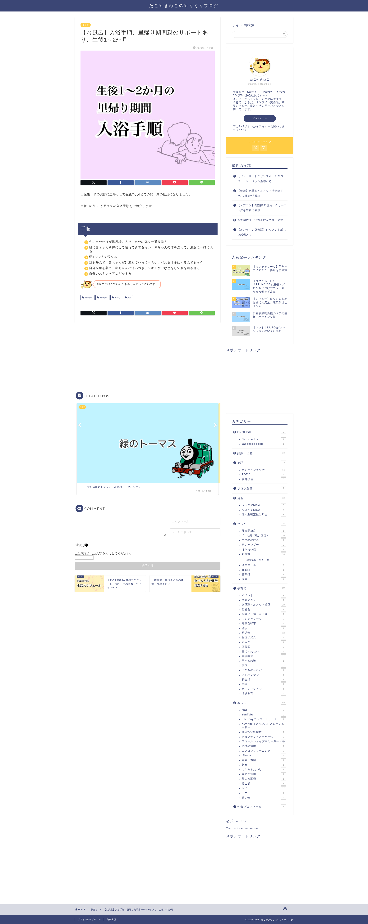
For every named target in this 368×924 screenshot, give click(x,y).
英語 (261, 462)
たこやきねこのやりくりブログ (184, 5)
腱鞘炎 (263, 574)
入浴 (129, 298)
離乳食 (263, 609)
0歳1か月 (88, 298)
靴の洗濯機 (263, 778)
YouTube (263, 714)
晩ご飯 (263, 783)
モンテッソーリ (263, 618)
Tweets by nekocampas (242, 828)
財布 (263, 764)
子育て (85, 25)
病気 (263, 579)
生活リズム (263, 637)
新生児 (263, 679)
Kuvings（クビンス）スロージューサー (263, 725)
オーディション (263, 688)
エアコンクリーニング (263, 750)
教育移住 (263, 479)
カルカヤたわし (263, 769)
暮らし (261, 703)
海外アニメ (263, 600)
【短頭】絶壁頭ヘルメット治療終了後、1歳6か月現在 (260, 193)
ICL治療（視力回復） (263, 535)
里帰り (117, 298)
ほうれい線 (263, 549)
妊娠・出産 (261, 453)
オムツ (263, 642)
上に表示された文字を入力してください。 (104, 553)
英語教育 (263, 656)
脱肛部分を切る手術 (257, 559)
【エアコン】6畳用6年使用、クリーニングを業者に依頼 (262, 208)
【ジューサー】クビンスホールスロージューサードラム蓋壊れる (261, 179)
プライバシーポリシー (89, 919)
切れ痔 (263, 554)
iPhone (263, 755)
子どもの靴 (263, 660)
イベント (263, 595)
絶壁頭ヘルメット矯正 (263, 604)
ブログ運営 (260, 488)
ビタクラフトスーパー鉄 (263, 736)
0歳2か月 (103, 298)
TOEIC (263, 474)
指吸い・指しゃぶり (263, 614)
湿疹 (263, 628)
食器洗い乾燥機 (263, 732)
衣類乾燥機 (263, 774)
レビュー (263, 788)
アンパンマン (263, 675)
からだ (261, 523)
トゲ (263, 792)
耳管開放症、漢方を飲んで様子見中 (260, 220)
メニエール (263, 565)
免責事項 (111, 919)
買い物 (263, 797)
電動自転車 (263, 623)
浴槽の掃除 (263, 746)
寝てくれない (263, 651)
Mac (263, 709)
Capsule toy (263, 439)
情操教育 (263, 693)
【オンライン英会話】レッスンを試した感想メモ (261, 232)
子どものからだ (263, 670)
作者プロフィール (260, 806)
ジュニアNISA (263, 505)
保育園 (263, 646)
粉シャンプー (263, 544)
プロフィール (259, 118)
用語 (263, 684)
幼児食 (263, 632)
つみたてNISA (263, 509)
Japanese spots (263, 443)
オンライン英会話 (263, 469)
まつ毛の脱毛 (263, 540)
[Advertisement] (148, 355)
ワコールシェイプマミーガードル (263, 741)
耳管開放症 (263, 530)
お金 (261, 498)
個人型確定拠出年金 (263, 514)
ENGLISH (260, 432)
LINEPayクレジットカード (263, 719)
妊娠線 (263, 569)
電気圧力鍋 (263, 760)
